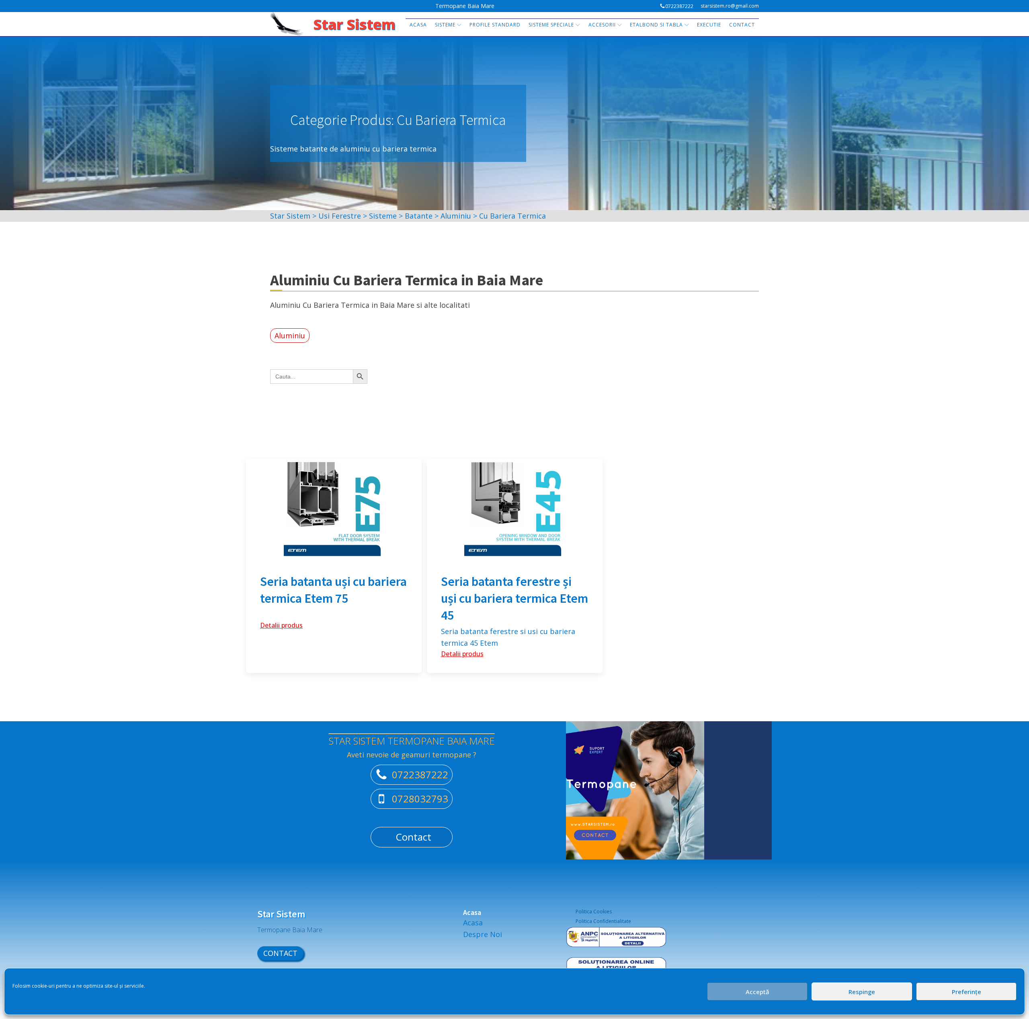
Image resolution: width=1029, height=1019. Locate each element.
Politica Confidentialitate (603, 921)
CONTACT (280, 953)
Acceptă (757, 992)
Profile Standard (495, 24)
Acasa (418, 24)
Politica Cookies (594, 911)
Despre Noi (482, 934)
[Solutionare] (616, 967)
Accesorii (602, 24)
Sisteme (445, 24)
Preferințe (966, 992)
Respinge (862, 992)
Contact (742, 24)
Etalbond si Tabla (656, 24)
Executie (709, 24)
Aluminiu (290, 335)
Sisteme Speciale (551, 24)
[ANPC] (616, 942)
